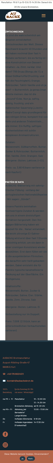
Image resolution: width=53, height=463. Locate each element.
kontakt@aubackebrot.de (20, 380)
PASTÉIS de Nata (14, 181)
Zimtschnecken (14, 31)
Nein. (30, 458)
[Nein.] (49, 456)
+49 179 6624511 (15, 373)
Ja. (22, 458)
